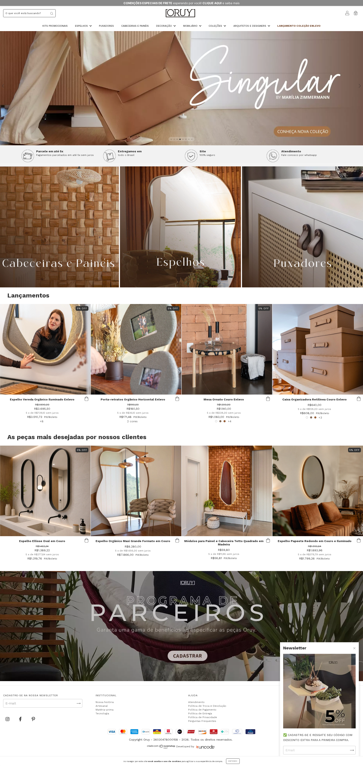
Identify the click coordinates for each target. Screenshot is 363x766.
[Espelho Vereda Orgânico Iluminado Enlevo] (45, 349)
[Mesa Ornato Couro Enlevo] (227, 349)
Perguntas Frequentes (202, 721)
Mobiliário (190, 25)
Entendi (232, 761)
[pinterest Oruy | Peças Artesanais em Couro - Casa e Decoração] (33, 719)
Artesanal (102, 705)
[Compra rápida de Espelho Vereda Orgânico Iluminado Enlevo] (86, 399)
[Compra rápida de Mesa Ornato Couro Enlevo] (268, 399)
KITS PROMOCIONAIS (55, 25)
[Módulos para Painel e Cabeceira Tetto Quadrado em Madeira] (227, 491)
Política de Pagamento (202, 709)
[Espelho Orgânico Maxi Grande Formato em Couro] (136, 491)
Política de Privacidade (202, 717)
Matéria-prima (104, 709)
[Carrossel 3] (302, 226)
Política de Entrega (200, 713)
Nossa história (105, 702)
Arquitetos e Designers (250, 25)
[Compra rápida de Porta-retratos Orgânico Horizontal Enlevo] (177, 399)
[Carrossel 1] (181, 626)
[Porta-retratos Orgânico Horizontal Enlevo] (136, 349)
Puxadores (106, 25)
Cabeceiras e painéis (135, 25)
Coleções (216, 25)
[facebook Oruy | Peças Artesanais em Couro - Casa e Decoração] (21, 719)
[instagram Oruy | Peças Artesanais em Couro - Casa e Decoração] (8, 719)
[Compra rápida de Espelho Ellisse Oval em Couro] (86, 540)
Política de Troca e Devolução (207, 705)
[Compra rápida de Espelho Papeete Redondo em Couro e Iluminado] (359, 540)
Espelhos (82, 25)
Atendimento (196, 702)
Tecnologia (102, 713)
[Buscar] (51, 13)
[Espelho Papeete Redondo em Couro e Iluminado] (317, 491)
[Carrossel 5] (181, 88)
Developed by (185, 746)
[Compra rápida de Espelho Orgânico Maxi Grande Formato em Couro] (177, 540)
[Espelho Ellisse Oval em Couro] (45, 491)
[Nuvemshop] (161, 748)
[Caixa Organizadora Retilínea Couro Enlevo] (317, 349)
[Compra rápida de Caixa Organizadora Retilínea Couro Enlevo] (359, 399)
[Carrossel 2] (180, 226)
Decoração (164, 25)
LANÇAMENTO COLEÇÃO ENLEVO (299, 25)
